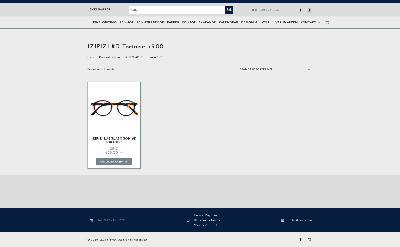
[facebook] (301, 10)
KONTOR (189, 22)
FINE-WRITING (105, 22)
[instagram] (309, 10)
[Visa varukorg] (327, 22)
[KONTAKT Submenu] (318, 22)
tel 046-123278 (112, 220)
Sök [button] (229, 9)
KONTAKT (308, 22)
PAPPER (173, 22)
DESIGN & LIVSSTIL (256, 22)
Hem (91, 57)
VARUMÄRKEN (286, 22)
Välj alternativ (111, 162)
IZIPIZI (114, 148)
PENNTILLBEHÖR (150, 22)
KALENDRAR (228, 22)
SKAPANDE (207, 22)
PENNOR (127, 22)
